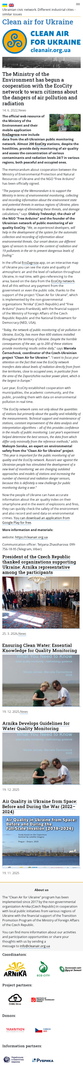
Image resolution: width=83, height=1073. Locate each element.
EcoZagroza (11, 135)
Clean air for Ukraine (37, 22)
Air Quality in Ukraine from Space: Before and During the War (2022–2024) (39, 806)
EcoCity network (63, 281)
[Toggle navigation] (79, 4)
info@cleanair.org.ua (35, 946)
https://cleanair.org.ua (31, 537)
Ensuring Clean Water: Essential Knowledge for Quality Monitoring (39, 647)
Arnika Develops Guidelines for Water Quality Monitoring (36, 725)
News (22, 110)
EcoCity (40, 144)
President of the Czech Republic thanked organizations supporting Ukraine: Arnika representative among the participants (39, 564)
